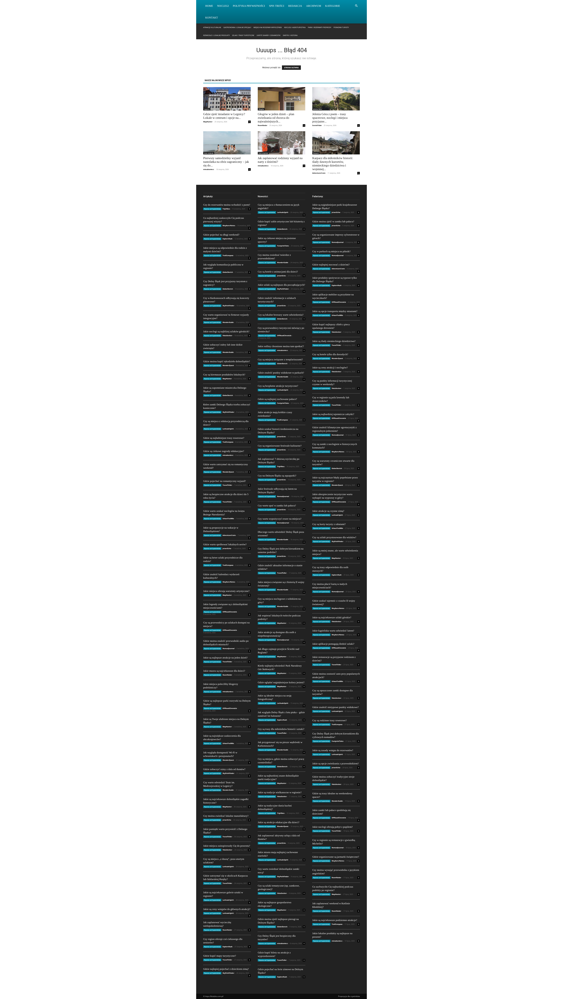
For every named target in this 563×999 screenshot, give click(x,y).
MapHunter (207, 122)
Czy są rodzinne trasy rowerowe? (329, 720)
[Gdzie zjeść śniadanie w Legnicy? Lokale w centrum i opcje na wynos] (227, 98)
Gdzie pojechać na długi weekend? (221, 234)
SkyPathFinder (228, 305)
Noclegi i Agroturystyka (295, 27)
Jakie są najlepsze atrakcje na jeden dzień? (225, 657)
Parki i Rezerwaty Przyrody (319, 27)
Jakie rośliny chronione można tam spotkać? (281, 346)
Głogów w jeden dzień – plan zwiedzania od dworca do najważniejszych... (276, 117)
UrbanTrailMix (228, 518)
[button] (356, 6)
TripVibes (226, 209)
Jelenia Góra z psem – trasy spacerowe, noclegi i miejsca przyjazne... (329, 117)
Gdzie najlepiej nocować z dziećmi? (331, 264)
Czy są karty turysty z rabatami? (329, 524)
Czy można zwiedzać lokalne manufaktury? (226, 816)
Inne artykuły (208, 153)
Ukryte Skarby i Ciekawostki (268, 35)
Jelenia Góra (317, 109)
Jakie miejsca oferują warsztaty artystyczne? (226, 591)
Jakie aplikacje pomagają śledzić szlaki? (333, 643)
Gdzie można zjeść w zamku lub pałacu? (333, 221)
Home (209, 5)
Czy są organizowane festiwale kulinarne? (280, 445)
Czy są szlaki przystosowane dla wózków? (334, 537)
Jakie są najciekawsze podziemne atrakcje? (334, 920)
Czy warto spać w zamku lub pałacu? (277, 505)
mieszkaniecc (208, 169)
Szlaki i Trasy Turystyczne (243, 35)
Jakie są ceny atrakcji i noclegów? (330, 367)
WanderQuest (228, 365)
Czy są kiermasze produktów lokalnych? (224, 374)
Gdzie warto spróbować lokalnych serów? (225, 544)
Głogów (261, 109)
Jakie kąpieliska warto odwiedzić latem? (333, 630)
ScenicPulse (317, 125)
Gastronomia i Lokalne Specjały (237, 27)
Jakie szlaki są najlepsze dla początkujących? (281, 284)
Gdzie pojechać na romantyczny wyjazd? (224, 481)
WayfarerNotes (229, 225)
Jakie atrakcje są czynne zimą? (328, 511)
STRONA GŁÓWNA (291, 68)
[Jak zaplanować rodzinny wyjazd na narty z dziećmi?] (281, 143)
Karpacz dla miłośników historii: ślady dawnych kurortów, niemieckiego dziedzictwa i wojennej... (332, 163)
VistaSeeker (227, 335)
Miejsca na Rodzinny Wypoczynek (267, 27)
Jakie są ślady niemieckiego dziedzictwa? (334, 341)
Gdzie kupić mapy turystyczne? (219, 955)
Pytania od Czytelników (212, 209)
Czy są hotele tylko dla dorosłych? (330, 354)
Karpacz (316, 153)
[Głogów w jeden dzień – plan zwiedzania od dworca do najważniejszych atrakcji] (281, 98)
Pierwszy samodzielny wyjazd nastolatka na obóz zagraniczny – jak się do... (226, 161)
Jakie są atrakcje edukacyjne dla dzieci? (278, 822)
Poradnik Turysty (341, 27)
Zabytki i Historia (290, 35)
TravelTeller (227, 485)
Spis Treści (276, 5)
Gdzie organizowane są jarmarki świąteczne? (335, 856)
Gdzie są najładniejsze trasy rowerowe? (223, 438)
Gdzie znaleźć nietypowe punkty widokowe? (335, 707)
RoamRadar (262, 125)
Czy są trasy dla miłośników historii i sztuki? (281, 729)
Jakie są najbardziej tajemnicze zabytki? (333, 414)
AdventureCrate (318, 173)
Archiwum (313, 5)
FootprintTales (283, 246)
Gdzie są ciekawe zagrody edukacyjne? (223, 451)
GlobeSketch (228, 272)
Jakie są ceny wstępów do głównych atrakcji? (226, 909)
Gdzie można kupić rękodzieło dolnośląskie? (226, 361)
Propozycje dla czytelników (349, 996)
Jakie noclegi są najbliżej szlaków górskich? (226, 331)
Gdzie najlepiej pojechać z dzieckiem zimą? (226, 969)
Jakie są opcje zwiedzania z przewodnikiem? (335, 763)
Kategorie (332, 5)
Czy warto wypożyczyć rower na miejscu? (279, 518)
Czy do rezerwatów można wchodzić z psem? (226, 204)
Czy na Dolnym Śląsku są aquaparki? (277, 475)
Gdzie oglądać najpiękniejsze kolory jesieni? (281, 682)
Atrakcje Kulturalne (212, 27)
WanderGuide (228, 322)
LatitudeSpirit (228, 429)
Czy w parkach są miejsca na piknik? (331, 251)
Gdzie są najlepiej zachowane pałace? (277, 399)
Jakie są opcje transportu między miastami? (334, 311)
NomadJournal (228, 648)
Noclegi (223, 5)
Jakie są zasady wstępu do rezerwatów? (332, 750)
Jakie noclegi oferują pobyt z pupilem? (332, 827)
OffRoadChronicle (230, 612)
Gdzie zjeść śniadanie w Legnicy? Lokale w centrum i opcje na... (224, 116)
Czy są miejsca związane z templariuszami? (280, 359)
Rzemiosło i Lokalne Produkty (216, 35)
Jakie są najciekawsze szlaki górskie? (331, 617)
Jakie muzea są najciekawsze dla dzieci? (224, 670)
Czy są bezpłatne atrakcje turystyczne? (278, 386)
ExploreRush (227, 239)
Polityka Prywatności (249, 5)
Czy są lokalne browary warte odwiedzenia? (280, 314)
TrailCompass (228, 255)
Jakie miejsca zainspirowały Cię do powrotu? (226, 845)
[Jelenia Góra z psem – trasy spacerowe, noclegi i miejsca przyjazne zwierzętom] (336, 98)
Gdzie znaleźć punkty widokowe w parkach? (281, 372)
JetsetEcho (227, 548)
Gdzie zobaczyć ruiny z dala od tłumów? (224, 769)
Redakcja (295, 5)
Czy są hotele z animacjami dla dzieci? (278, 271)
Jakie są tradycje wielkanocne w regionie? (280, 792)
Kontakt (211, 17)
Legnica (207, 109)
